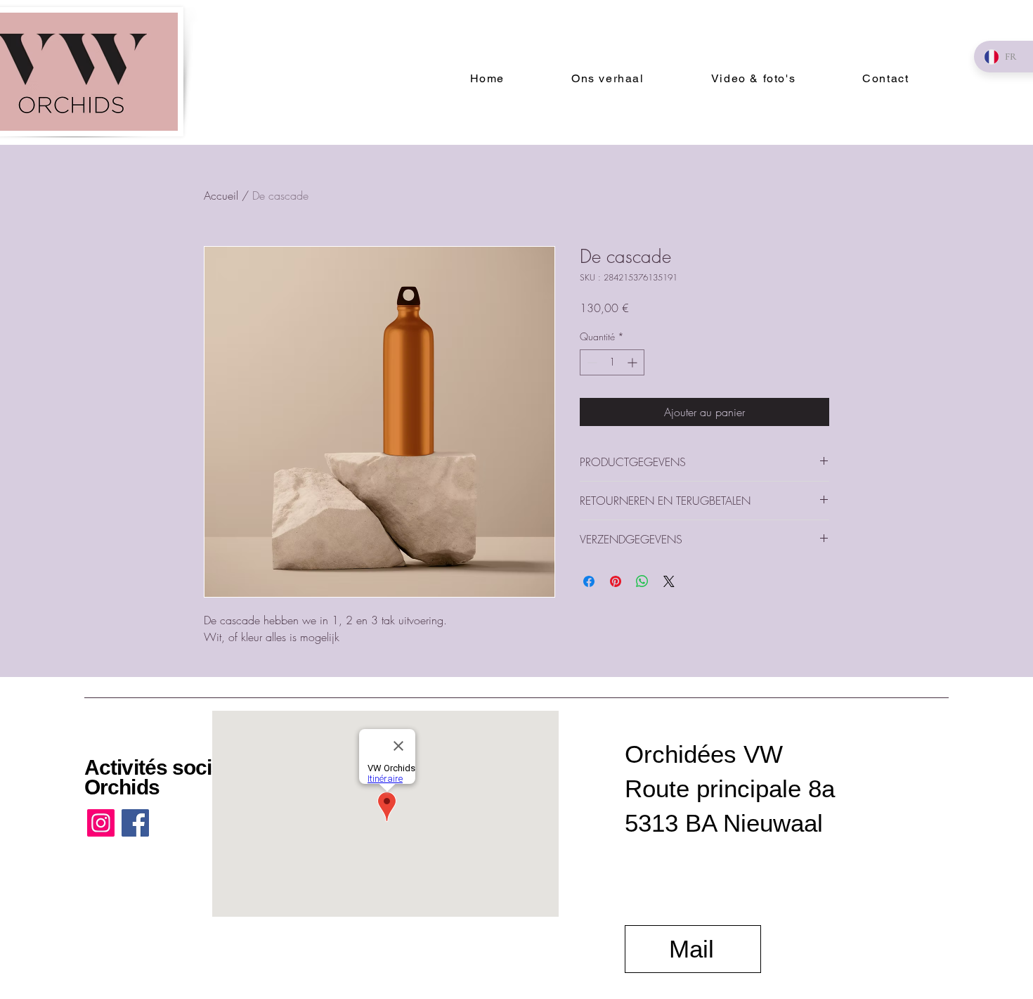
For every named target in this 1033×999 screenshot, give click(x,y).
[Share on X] (669, 581)
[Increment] (633, 362)
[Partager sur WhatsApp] (642, 581)
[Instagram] (101, 823)
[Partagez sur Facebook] (588, 581)
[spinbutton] (612, 362)
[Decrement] (590, 362)
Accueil (221, 195)
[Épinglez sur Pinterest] (615, 581)
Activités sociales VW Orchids (186, 777)
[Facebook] (135, 823)
